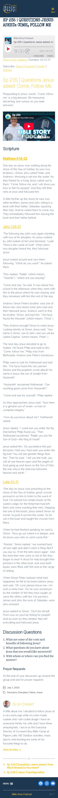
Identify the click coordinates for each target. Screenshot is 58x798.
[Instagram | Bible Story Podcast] (47, 783)
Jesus (39, 692)
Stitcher (7, 70)
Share (50, 56)
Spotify (41, 66)
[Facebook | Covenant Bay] (40, 783)
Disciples (23, 692)
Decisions (12, 692)
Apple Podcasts (25, 66)
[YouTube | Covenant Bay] (53, 783)
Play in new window (15, 59)
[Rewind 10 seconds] (15, 51)
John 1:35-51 (12, 226)
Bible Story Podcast (22, 794)
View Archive (12, 749)
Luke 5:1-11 (10, 482)
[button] (6, 784)
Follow (32, 692)
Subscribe (39, 56)
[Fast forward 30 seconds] (28, 51)
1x (21, 51)
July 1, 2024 (13, 687)
